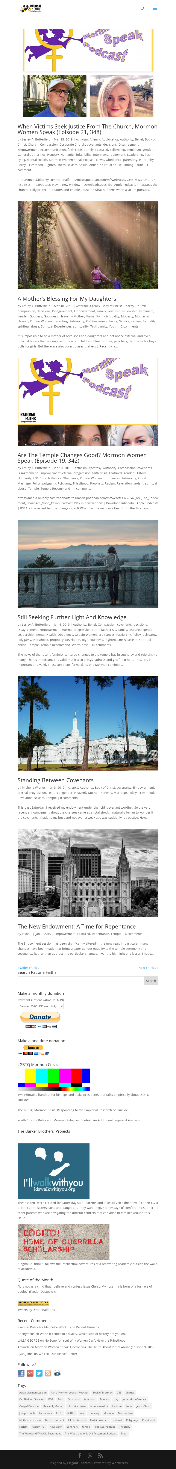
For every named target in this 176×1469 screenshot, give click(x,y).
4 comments (82, 488)
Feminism (134, 150)
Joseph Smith (27, 1413)
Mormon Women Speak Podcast (71, 160)
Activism (82, 139)
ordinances (112, 478)
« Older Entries (28, 968)
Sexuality (149, 321)
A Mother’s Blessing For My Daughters (67, 298)
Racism (110, 483)
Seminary (72, 1426)
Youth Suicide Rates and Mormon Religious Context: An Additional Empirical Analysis (79, 1120)
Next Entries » (148, 968)
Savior (113, 321)
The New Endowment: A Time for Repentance (77, 926)
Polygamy (64, 483)
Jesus (129, 1406)
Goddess (36, 316)
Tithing (128, 165)
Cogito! (24, 1264)
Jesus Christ (143, 1406)
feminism (89, 1399)
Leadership (135, 154)
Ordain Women (41, 321)
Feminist (105, 1399)
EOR (50, 1399)
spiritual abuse (111, 165)
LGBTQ (71, 1413)
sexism (72, 165)
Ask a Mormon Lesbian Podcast (69, 1392)
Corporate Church (72, 144)
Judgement (117, 154)
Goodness (51, 316)
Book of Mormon (102, 1392)
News (100, 160)
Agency (95, 139)
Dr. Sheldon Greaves (31, 1399)
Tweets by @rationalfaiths (36, 1310)
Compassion (49, 144)
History (141, 473)
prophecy (57, 640)
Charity (129, 306)
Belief (139, 139)
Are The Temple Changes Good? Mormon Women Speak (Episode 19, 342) (82, 457)
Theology (124, 1426)
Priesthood (35, 165)
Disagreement (128, 144)
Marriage (120, 793)
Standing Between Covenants (56, 780)
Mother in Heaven (30, 1420)
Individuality (110, 316)
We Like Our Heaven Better (58, 1354)
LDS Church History (47, 478)
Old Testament (77, 1420)
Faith (95, 630)
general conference (134, 1399)
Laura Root (45, 1413)
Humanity (67, 154)
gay (116, 1399)
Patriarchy (146, 160)
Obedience (113, 160)
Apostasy (94, 468)
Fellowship (117, 150)
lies (147, 154)
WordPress (120, 1463)
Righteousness (55, 165)
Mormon (108, 1413)
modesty (94, 1413)
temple (86, 1426)
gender (148, 150)
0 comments (69, 798)
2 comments (129, 326)
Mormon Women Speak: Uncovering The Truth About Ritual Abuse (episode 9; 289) (94, 1347)
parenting (130, 160)
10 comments (101, 645)
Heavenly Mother (72, 316)
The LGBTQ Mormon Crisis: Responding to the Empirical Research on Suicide (73, 1110)
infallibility (83, 154)
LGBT (154, 1203)
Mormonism (125, 1413)
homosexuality (99, 1406)
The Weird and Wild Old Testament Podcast (91, 1433)
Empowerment (28, 150)
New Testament (54, 1420)
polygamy (49, 483)
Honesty (53, 154)
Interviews (100, 154)
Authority (126, 139)
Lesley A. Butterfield (36, 139)
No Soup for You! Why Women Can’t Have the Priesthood (85, 1340)
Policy (22, 165)
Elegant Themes (79, 1463)
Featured (101, 150)
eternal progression (76, 473)
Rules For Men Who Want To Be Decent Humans (64, 1327)
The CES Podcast (105, 1426)
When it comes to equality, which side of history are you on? (83, 1334)
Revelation (124, 483)
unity (103, 326)
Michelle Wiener (33, 787)
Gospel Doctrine (29, 1406)
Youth (113, 326)
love (82, 1413)
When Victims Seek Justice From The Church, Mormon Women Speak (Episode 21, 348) (88, 129)
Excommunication (53, 150)
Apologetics (110, 139)
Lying (21, 160)
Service (124, 321)
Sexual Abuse (88, 165)
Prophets (96, 483)
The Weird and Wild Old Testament (40, 1433)
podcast (117, 1420)
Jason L (27, 934)
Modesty (127, 316)
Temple (33, 488)
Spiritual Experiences (56, 326)
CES (119, 1392)
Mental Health (37, 160)
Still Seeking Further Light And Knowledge (72, 617)
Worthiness (80, 645)
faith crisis (75, 150)
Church (33, 144)
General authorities (32, 154)
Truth (139, 165)
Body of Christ (112, 306)
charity (130, 1392)
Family (89, 150)
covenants (94, 144)
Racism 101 (39, 1426)
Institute (117, 1406)
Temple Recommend (55, 488)
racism (23, 1426)
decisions (110, 144)
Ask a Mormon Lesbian (33, 1392)
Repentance (100, 934)
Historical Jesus (77, 1406)
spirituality (81, 326)
